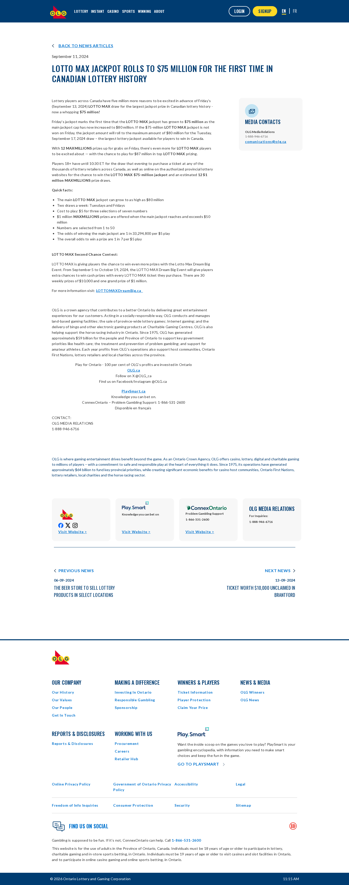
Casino (113, 11)
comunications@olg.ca (265, 141)
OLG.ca (133, 370)
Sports (128, 11)
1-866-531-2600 (186, 840)
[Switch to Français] (295, 11)
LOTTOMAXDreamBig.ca (119, 290)
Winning (144, 11)
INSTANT (97, 11)
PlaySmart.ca (134, 391)
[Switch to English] (284, 11)
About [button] (159, 11)
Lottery (81, 11)
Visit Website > (72, 532)
